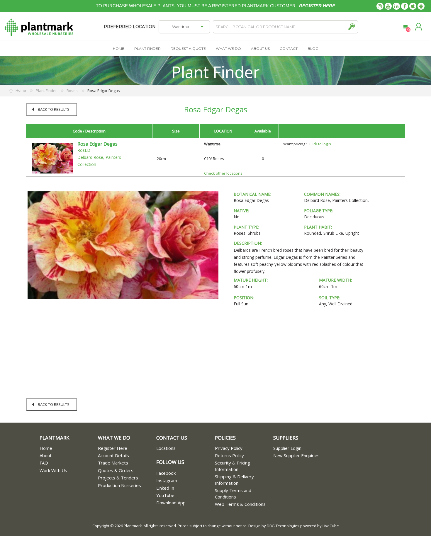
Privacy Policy (228, 448)
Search (351, 26)
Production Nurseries (119, 485)
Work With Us (53, 470)
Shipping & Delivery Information (234, 480)
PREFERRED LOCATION (130, 26)
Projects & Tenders (118, 478)
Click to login (320, 144)
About (46, 455)
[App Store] (412, 6)
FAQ (44, 463)
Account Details (113, 455)
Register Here (112, 448)
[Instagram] (380, 6)
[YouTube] (388, 6)
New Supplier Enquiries (296, 455)
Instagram (166, 480)
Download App (171, 503)
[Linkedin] (396, 6)
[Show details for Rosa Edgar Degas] (52, 157)
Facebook (166, 473)
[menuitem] (69, 448)
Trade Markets (113, 463)
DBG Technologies (283, 525)
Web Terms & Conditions (240, 504)
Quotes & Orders (115, 470)
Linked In (165, 488)
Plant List (405, 27)
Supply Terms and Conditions (233, 493)
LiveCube (331, 525)
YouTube (165, 495)
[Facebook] (404, 6)
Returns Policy (229, 455)
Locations (166, 448)
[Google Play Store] (421, 6)
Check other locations (223, 173)
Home (46, 448)
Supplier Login (287, 448)
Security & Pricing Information (232, 466)
